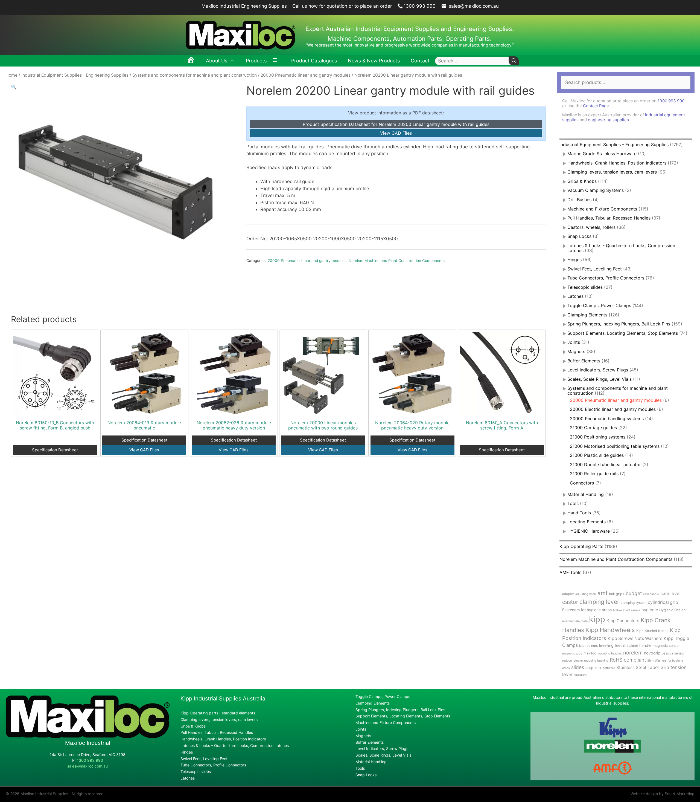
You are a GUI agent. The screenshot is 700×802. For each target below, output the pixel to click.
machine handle (637, 645)
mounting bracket (609, 653)
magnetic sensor (666, 646)
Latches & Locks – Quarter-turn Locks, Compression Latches (234, 745)
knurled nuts (588, 646)
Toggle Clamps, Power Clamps (599, 305)
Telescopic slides (585, 287)
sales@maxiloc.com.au (473, 6)
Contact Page (596, 105)
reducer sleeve (572, 660)
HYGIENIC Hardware (588, 531)
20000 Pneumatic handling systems (607, 418)
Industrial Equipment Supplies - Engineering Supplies (75, 75)
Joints (573, 342)
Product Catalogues (314, 61)
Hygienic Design (672, 610)
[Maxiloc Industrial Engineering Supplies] (87, 736)
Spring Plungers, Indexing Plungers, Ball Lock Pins (618, 324)
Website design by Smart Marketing (663, 793)
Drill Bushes (579, 199)
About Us (216, 61)
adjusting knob (585, 594)
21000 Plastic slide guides (597, 455)
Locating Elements (586, 521)
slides (577, 667)
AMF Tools (570, 572)
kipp (597, 619)
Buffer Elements (583, 361)
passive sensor (673, 653)
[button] (14, 87)
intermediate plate (575, 621)
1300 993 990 (420, 6)
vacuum (580, 675)
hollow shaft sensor (626, 610)
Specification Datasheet (55, 449)
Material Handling (585, 494)
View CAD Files (396, 133)
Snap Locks (579, 236)
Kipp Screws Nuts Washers (635, 638)
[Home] (190, 61)
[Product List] (276, 61)
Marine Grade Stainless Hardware (602, 153)
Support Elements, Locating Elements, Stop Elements (622, 333)
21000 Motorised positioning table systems (615, 446)
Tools (573, 503)
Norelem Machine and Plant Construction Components (397, 260)
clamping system (633, 603)
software (609, 668)
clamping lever (599, 601)
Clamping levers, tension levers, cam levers (612, 172)
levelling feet (610, 645)
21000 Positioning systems (597, 437)
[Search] (514, 60)
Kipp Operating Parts (581, 546)
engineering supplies (608, 119)
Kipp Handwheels (610, 629)
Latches (575, 296)
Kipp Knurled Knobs (652, 631)
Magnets (576, 351)
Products (256, 61)
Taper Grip (658, 667)
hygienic (649, 609)
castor (570, 602)
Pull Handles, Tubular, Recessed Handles (609, 218)
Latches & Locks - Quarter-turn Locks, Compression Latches (621, 248)
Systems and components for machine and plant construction (194, 75)
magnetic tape (572, 653)
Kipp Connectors (622, 620)
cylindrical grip (663, 602)
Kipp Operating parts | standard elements (217, 713)
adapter (568, 594)
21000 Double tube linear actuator (605, 464)
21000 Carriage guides (593, 427)
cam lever (670, 593)
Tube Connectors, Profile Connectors (605, 278)
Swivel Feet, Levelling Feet (594, 269)
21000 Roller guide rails (594, 473)
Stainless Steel (631, 667)
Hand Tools (579, 512)
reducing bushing (596, 660)
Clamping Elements (587, 315)
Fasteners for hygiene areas (587, 610)
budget (634, 593)
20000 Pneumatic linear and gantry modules (306, 75)
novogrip (652, 653)
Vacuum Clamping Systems (595, 190)
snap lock (593, 668)
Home (11, 75)
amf (602, 593)
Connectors (582, 483)
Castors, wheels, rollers (591, 227)
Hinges (574, 259)
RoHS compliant (628, 660)
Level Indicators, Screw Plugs (597, 370)
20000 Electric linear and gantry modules (613, 409)
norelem (633, 653)
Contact (420, 61)
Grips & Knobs (582, 181)
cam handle (651, 594)
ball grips (616, 594)
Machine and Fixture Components (602, 209)
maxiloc (590, 653)
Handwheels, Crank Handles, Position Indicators (616, 163)
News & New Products (374, 61)
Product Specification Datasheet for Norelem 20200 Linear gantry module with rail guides (396, 124)
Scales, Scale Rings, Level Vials (599, 379)
